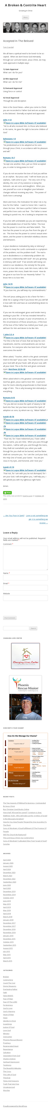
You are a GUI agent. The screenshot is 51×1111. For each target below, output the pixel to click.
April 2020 (7, 888)
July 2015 (6, 951)
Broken (6, 976)
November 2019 (9, 894)
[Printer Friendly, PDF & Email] (7, 492)
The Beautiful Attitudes (12, 1068)
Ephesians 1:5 (9, 138)
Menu (26, 17)
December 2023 (9, 872)
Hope (5, 1018)
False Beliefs (8, 995)
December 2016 (9, 929)
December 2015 (9, 939)
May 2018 (7, 910)
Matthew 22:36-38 (16, 369)
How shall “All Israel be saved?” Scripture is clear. (22, 812)
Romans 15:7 (9, 157)
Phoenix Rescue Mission (12, 1040)
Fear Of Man (8, 999)
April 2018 (7, 913)
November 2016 (9, 932)
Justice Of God (8, 1027)
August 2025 (8, 866)
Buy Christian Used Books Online (16, 809)
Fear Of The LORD (10, 1002)
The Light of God (9, 1074)
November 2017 (9, 926)
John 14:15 (8, 284)
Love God (7, 1030)
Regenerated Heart (10, 1046)
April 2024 (7, 869)
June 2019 (7, 901)
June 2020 (7, 885)
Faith (5, 992)
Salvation (7, 1052)
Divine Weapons (9, 986)
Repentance (8, 1049)
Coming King (8, 980)
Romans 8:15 (9, 397)
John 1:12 (7, 120)
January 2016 (8, 935)
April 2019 (7, 907)
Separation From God (11, 1055)
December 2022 (9, 879)
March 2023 (7, 875)
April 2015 (7, 958)
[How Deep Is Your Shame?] (25, 761)
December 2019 (9, 891)
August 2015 (8, 948)
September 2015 (9, 945)
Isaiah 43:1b (8, 416)
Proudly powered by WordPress (15, 1106)
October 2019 (8, 898)
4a (5, 432)
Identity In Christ (9, 1021)
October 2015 (8, 942)
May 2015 (7, 954)
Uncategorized (9, 1087)
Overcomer (7, 1036)
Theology (6, 1078)
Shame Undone (9, 1059)
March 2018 (7, 917)
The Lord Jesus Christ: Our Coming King (18, 838)
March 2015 (7, 961)
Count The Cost (9, 983)
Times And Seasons (11, 1081)
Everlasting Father (10, 989)
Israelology (7, 1024)
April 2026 (7, 860)
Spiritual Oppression (11, 1062)
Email (6, 583)
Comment (8, 544)
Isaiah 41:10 (8, 467)
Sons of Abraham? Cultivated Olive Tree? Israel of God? (25, 841)
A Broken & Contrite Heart (25, 5)
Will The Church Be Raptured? (14, 834)
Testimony (7, 1065)
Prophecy (7, 1043)
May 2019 (7, 904)
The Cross (7, 1071)
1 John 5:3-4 (8, 334)
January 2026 (8, 863)
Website (6, 593)
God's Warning (9, 1011)
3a (5, 426)
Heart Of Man (8, 1014)
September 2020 (9, 882)
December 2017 (9, 923)
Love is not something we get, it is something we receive (37, 519)
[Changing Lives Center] (25, 656)
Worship (6, 1090)
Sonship (6, 844)
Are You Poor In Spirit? (13, 515)
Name (6, 573)
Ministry (6, 1033)
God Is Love (27, 496)
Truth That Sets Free (11, 1084)
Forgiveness (8, 1005)
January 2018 (8, 920)
